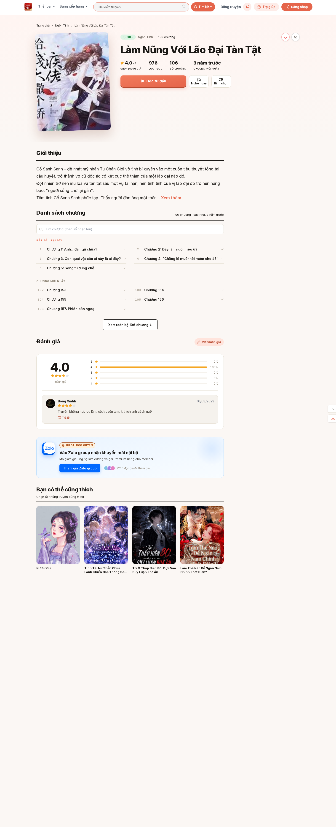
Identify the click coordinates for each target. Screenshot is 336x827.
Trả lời (66, 417)
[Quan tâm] (285, 37)
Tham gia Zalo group (80, 468)
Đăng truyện (231, 7)
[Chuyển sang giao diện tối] (247, 7)
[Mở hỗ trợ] (333, 408)
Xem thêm (171, 197)
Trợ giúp (268, 7)
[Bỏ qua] (295, 37)
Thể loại (44, 6)
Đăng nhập (299, 7)
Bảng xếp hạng (72, 6)
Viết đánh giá (211, 342)
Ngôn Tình (62, 25)
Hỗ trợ (329, 408)
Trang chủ (43, 25)
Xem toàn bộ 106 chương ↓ (130, 325)
